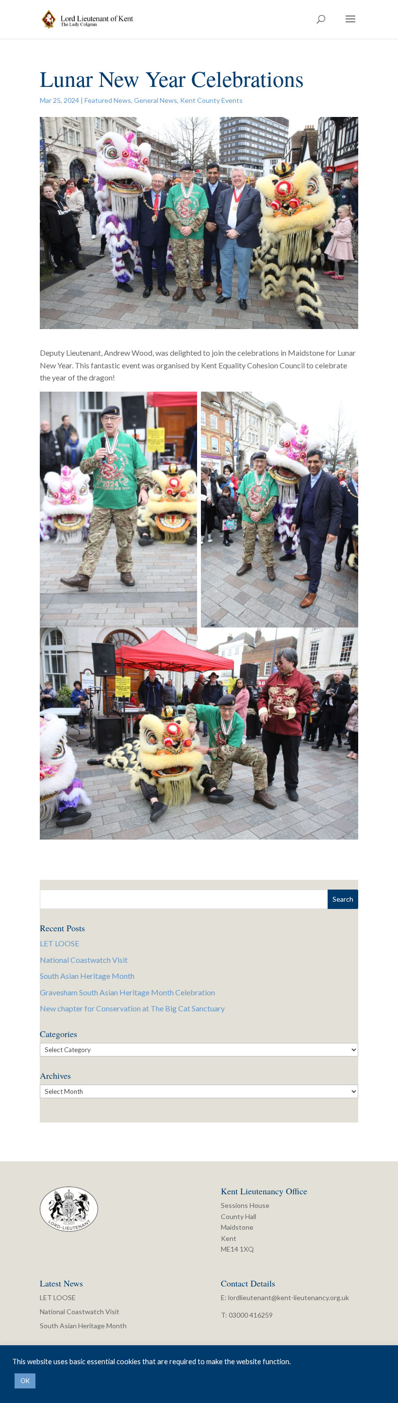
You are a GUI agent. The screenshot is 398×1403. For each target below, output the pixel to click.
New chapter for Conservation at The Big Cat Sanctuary (132, 1008)
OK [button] (25, 1381)
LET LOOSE (59, 943)
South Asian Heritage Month (87, 975)
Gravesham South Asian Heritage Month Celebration (127, 992)
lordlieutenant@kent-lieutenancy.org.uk (288, 1297)
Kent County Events (211, 100)
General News (155, 100)
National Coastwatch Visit (84, 959)
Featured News (107, 100)
